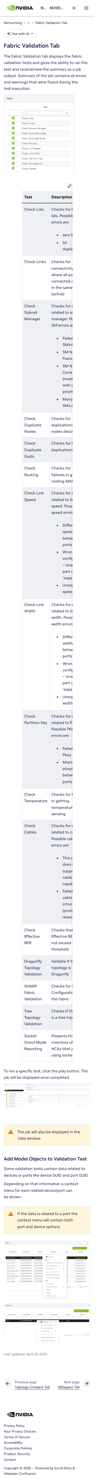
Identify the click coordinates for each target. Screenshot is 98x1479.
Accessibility (13, 1442)
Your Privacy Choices (20, 1431)
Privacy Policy (14, 1426)
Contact (10, 1459)
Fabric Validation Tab (51, 23)
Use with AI (20, 34)
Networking (43, 7)
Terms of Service (17, 1437)
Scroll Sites (63, 1468)
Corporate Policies (18, 1448)
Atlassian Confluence (20, 1473)
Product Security (17, 1454)
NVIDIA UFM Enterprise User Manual (58, 7)
